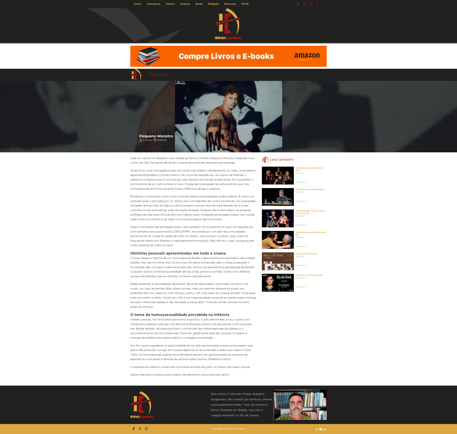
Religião (213, 4)
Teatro (170, 4)
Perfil (244, 4)
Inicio (137, 4)
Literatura (153, 4)
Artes (199, 4)
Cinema (185, 4)
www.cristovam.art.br (215, 374)
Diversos (230, 4)
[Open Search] (323, 4)
